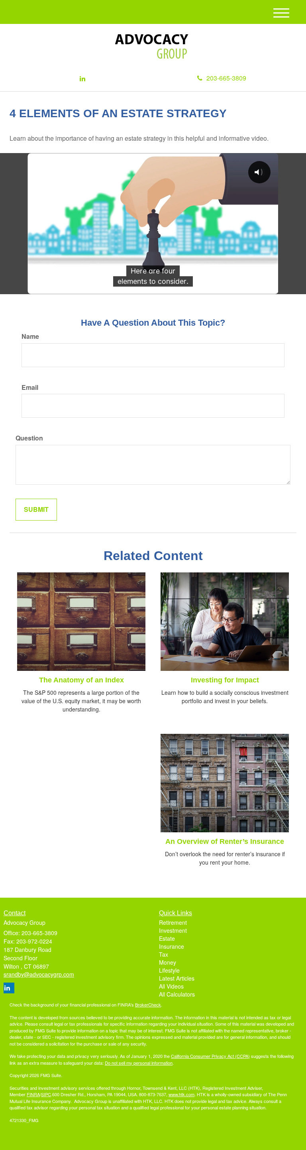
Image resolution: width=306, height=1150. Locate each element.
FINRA (33, 1094)
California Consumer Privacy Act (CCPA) (210, 1056)
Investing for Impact (225, 680)
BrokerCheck (148, 1004)
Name (30, 336)
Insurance (171, 946)
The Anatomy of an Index (81, 680)
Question (29, 438)
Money (167, 962)
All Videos (171, 986)
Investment (173, 930)
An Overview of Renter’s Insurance (224, 841)
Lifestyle (169, 970)
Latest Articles (176, 978)
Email (30, 387)
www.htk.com (181, 1094)
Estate (167, 938)
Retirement (173, 922)
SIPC (46, 1094)
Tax (163, 954)
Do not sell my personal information (139, 1063)
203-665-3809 (226, 78)
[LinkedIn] (82, 78)
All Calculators (177, 994)
